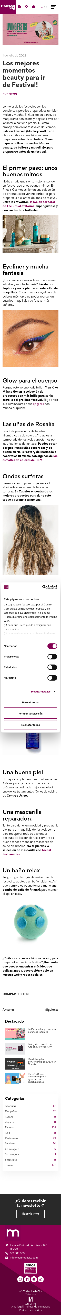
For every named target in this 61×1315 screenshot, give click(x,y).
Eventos (10, 94)
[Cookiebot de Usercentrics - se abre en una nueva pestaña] (43, 587)
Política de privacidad (37, 1307)
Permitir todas (30, 702)
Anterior (8, 1010)
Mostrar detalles (41, 691)
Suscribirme (30, 1214)
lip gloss (38, 404)
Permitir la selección (30, 713)
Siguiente (51, 1010)
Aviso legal (16, 1307)
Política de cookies (30, 1310)
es (45, 17)
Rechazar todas (30, 724)
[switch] (52, 656)
